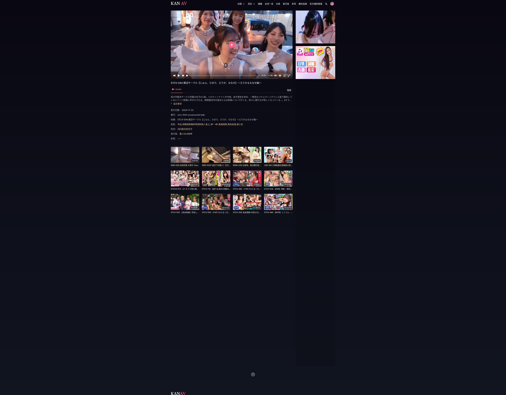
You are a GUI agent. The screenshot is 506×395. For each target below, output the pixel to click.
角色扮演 (232, 124)
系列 (294, 4)
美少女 (240, 124)
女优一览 (269, 4)
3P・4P (214, 124)
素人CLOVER (186, 133)
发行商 (286, 4)
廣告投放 (303, 4)
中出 (179, 124)
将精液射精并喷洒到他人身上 (196, 124)
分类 (278, 4)
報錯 (289, 90)
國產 (260, 4)
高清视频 (222, 124)
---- (179, 138)
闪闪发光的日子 (184, 129)
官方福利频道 (316, 4)
